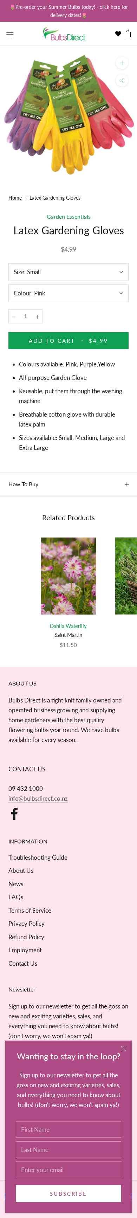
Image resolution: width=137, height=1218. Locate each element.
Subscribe (68, 1193)
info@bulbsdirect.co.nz (38, 798)
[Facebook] (14, 814)
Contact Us (22, 963)
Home (15, 198)
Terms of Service (29, 910)
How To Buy (23, 484)
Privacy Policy (26, 923)
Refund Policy (26, 937)
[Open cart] (128, 34)
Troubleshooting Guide (37, 857)
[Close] (123, 1048)
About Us (20, 870)
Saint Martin (68, 634)
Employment (25, 950)
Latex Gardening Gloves (55, 198)
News (15, 884)
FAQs (15, 897)
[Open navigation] (9, 34)
